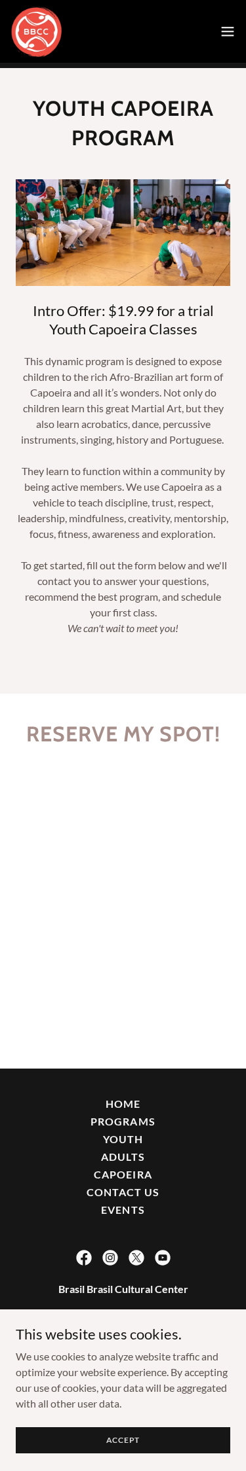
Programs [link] (123, 1121)
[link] (36, 31)
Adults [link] (123, 1156)
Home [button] (123, 1103)
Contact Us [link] (123, 1192)
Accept (123, 1440)
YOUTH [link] (123, 1139)
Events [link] (122, 1209)
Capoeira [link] (123, 1174)
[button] (228, 31)
